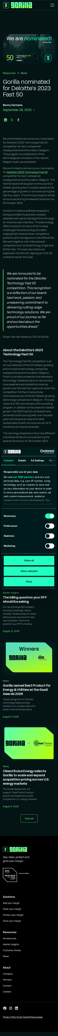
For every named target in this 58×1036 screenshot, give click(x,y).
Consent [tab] (8, 460)
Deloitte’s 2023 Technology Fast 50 (27, 172)
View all (29, 818)
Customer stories (12, 950)
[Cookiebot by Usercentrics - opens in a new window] (41, 452)
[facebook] (5, 1008)
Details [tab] (22, 460)
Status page (36, 1016)
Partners (7, 979)
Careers (7, 991)
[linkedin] (16, 1008)
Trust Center (23, 1016)
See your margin (11, 902)
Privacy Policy (10, 1016)
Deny (29, 581)
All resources (9, 938)
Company (8, 973)
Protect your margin (13, 914)
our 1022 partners (23, 477)
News (6, 956)
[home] (17, 5)
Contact (7, 985)
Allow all (29, 560)
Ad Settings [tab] (37, 460)
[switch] (49, 526)
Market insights (11, 944)
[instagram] (11, 1008)
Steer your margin (12, 908)
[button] (51, 5)
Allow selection (29, 571)
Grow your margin (12, 920)
